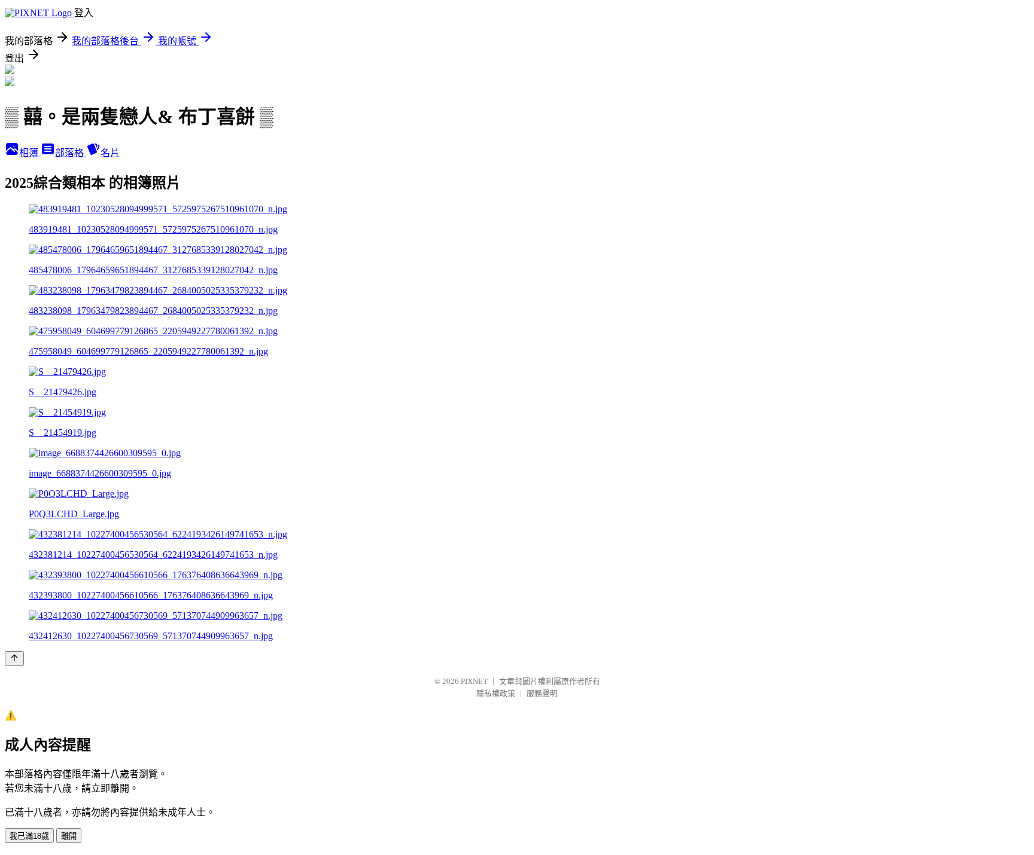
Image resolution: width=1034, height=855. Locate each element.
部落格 (70, 153)
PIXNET (474, 681)
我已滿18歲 (29, 836)
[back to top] (14, 658)
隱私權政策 (495, 693)
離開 (69, 836)
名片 (110, 153)
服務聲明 (542, 693)
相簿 (30, 153)
